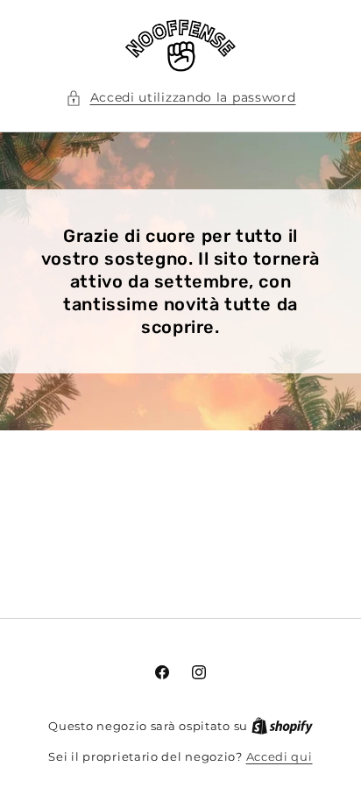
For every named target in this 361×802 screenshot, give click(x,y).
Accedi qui (279, 756)
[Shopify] (282, 726)
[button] (181, 98)
